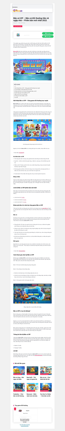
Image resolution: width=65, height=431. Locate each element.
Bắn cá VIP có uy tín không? (21, 94)
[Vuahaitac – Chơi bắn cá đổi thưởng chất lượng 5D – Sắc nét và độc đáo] (19, 387)
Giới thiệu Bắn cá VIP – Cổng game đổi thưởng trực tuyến (27, 88)
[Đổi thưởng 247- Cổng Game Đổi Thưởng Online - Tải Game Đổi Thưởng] (20, 10)
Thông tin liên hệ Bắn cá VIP (21, 95)
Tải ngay (48, 33)
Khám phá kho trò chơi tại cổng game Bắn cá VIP (25, 91)
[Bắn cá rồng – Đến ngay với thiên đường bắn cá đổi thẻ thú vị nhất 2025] (19, 370)
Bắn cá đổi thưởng (22, 22)
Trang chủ (15, 22)
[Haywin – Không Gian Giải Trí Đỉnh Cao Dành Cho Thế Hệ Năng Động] (20, 411)
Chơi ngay (48, 36)
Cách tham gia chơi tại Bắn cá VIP (22, 92)
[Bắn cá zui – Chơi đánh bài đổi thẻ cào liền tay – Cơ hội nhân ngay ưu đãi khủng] (46, 370)
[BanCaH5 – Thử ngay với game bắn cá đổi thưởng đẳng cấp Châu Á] (32, 370)
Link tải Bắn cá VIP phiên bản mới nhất (23, 89)
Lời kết (16, 97)
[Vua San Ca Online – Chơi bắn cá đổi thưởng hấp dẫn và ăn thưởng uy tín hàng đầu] (46, 387)
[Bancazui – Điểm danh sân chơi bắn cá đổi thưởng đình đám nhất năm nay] (32, 387)
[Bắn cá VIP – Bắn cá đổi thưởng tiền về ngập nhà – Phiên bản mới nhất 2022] (18, 36)
